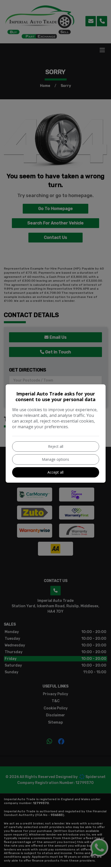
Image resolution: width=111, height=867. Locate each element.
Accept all (55, 472)
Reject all (55, 446)
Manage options (55, 459)
